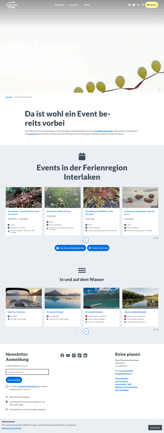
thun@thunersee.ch (123, 373)
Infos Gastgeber (122, 390)
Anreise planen (121, 381)
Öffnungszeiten (122, 378)
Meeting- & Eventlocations (126, 387)
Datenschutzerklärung (29, 386)
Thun (159, 89)
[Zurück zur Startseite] (12, 5)
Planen (87, 5)
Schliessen (155, 427)
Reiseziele (59, 5)
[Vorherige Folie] (78, 240)
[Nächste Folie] (86, 240)
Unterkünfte (120, 384)
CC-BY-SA (38, 307)
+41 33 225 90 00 (125, 371)
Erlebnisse (74, 5)
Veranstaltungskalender (103, 131)
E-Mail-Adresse (17, 366)
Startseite (9, 97)
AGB (129, 384)
